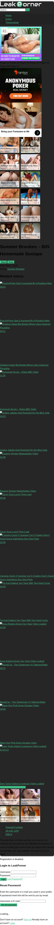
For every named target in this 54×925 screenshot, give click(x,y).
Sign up (27, 919)
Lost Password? (15, 879)
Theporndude (12, 22)
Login (3, 879)
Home (8, 15)
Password (5, 875)
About (3, 262)
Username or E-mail (10, 901)
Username (5, 872)
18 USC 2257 (12, 831)
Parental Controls (14, 827)
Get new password (8, 905)
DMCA (9, 834)
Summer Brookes (15, 269)
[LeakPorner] (21, 6)
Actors (9, 19)
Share (11, 262)
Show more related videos (13, 787)
